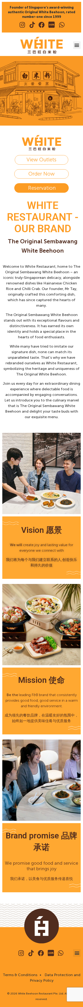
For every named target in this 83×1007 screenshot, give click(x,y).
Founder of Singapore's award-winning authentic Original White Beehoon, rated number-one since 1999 (41, 12)
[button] (77, 45)
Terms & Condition (19, 975)
